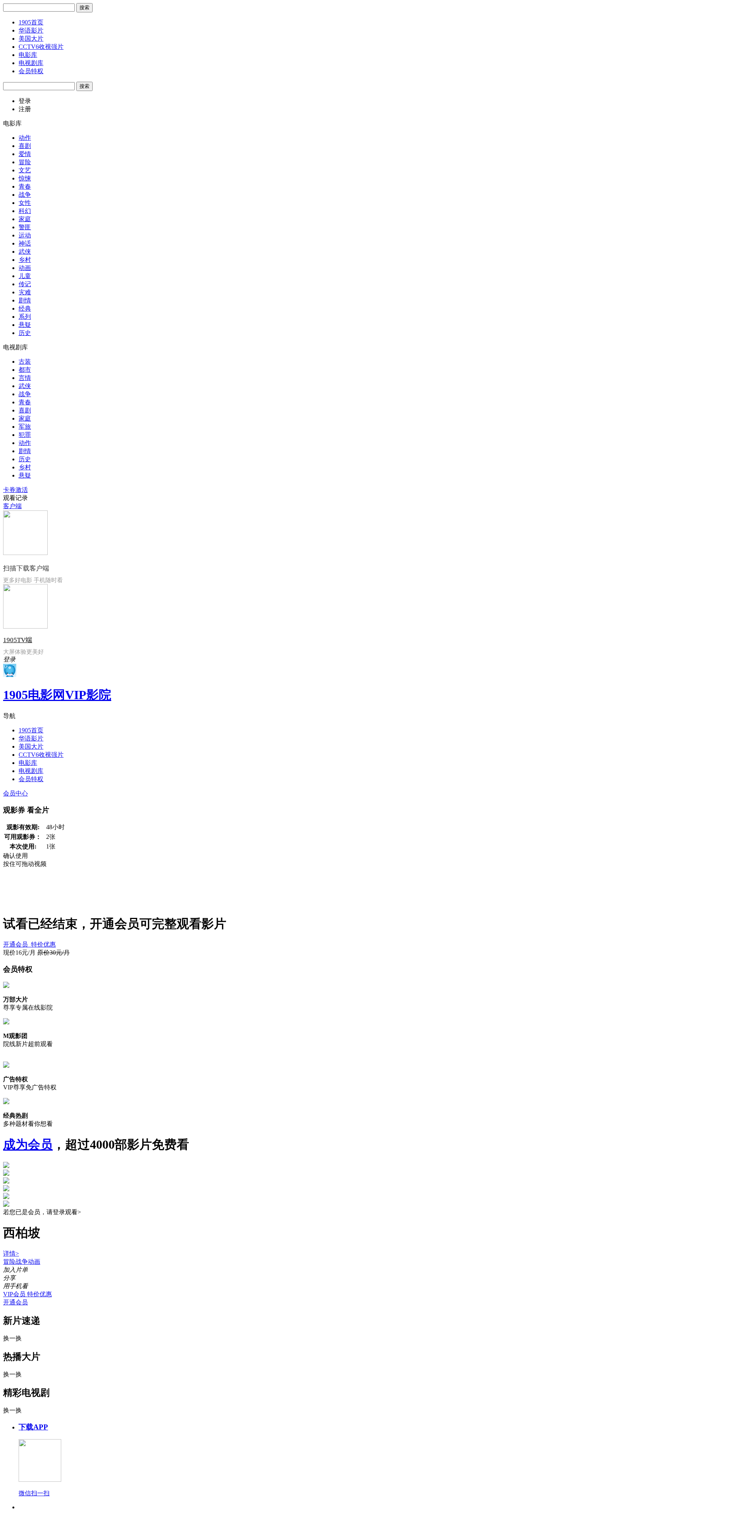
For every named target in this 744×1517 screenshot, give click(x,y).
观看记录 (15, 498)
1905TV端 (17, 640)
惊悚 (25, 178)
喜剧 (25, 146)
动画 (25, 268)
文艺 (25, 170)
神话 (25, 243)
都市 (25, 369)
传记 (25, 284)
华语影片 (31, 30)
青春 (25, 186)
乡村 (25, 259)
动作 (25, 137)
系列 (25, 316)
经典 (25, 308)
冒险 (25, 162)
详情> (11, 1253)
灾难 (25, 292)
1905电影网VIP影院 (57, 695)
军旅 (25, 426)
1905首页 (31, 22)
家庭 (25, 219)
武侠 (25, 251)
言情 (25, 378)
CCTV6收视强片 (41, 46)
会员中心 (15, 793)
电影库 (28, 55)
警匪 (25, 227)
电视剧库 (31, 63)
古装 (25, 361)
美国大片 (31, 38)
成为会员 (28, 1144)
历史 (25, 333)
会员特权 (31, 71)
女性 (25, 202)
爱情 (25, 154)
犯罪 (25, 434)
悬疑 (25, 324)
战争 (25, 194)
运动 (25, 235)
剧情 (25, 300)
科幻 (25, 211)
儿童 (25, 276)
